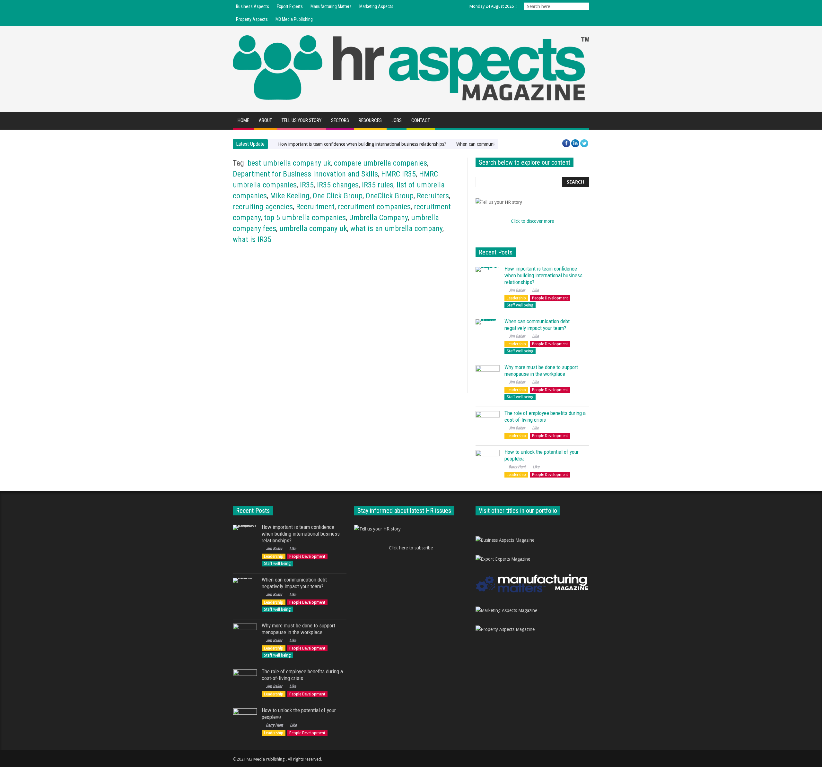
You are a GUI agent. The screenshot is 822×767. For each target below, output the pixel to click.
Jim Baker (245, 351)
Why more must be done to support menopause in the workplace (541, 370)
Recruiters (433, 195)
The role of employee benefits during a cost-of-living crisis (545, 416)
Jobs (396, 120)
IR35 (307, 184)
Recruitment (315, 206)
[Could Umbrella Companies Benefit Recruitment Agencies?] (288, 293)
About (265, 120)
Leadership (516, 298)
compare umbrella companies (380, 163)
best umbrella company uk (289, 163)
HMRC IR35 (398, 173)
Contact (420, 120)
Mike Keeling (290, 195)
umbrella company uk (313, 228)
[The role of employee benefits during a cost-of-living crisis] (488, 423)
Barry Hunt (517, 466)
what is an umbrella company (396, 228)
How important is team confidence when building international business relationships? (362, 144)
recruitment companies (374, 206)
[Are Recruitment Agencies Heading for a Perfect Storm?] (405, 293)
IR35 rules (377, 184)
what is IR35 (252, 239)
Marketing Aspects (376, 6)
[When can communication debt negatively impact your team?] (488, 331)
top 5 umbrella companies (305, 217)
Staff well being (520, 305)
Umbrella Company (378, 217)
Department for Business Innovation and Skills (305, 173)
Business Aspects (252, 6)
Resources (370, 120)
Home (243, 120)
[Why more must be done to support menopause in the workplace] (488, 377)
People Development (550, 298)
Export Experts (290, 6)
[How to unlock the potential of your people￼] (488, 462)
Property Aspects (252, 19)
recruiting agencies (263, 206)
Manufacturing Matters (331, 6)
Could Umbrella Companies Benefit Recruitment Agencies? (278, 339)
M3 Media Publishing (294, 19)
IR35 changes (338, 184)
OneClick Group (390, 195)
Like (263, 351)
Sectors (340, 120)
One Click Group (338, 195)
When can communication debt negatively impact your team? (537, 324)
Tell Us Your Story (301, 120)
